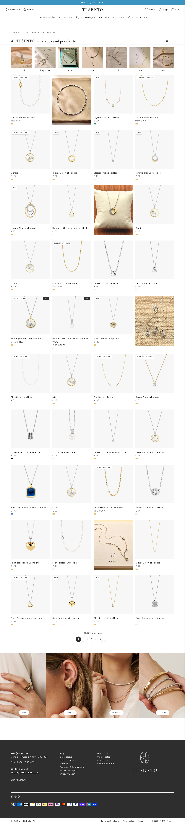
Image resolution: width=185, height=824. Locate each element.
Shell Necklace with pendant (107, 338)
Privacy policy (128, 821)
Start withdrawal (18, 780)
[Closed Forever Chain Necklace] (113, 484)
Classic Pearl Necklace (22, 397)
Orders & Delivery (68, 760)
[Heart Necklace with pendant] (30, 539)
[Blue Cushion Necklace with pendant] (30, 484)
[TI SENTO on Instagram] (19, 797)
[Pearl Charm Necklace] (154, 260)
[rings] (23, 685)
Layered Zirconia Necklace (148, 173)
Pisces (55, 507)
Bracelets (102, 17)
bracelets (163, 713)
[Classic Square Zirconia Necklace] (113, 429)
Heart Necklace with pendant (25, 562)
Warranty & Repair (68, 770)
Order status (66, 757)
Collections (64, 17)
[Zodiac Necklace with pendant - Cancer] (30, 149)
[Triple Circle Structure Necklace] (30, 429)
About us (140, 17)
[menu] (26, 821)
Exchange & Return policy (72, 767)
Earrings (89, 17)
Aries (54, 397)
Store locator (103, 757)
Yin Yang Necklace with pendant (26, 338)
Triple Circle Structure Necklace (25, 452)
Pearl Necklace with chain (23, 117)
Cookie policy (142, 821)
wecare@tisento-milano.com (25, 772)
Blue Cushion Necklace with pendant (28, 507)
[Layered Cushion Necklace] (113, 94)
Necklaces (117, 17)
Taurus (14, 283)
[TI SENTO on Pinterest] (15, 797)
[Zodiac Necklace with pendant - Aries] (71, 373)
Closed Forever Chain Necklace (109, 507)
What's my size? (67, 774)
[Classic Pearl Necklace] (30, 373)
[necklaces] (115, 685)
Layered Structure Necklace (24, 228)
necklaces (116, 713)
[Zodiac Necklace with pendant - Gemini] (154, 204)
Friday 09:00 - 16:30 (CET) (23, 762)
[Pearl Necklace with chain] (30, 94)
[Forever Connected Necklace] (154, 484)
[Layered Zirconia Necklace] (154, 149)
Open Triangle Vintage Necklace (26, 618)
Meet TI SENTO (103, 753)
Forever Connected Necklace (149, 507)
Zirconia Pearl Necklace (63, 452)
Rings (77, 17)
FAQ (62, 753)
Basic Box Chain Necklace (64, 283)
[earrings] (69, 685)
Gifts (129, 17)
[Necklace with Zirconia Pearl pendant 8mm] (71, 315)
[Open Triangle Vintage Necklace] (30, 594)
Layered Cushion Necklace (106, 117)
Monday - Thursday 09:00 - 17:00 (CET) (29, 757)
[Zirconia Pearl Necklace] (71, 429)
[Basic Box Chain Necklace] (71, 260)
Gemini (138, 228)
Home (14, 32)
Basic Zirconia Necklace (146, 117)
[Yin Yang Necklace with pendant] (30, 315)
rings (24, 713)
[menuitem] (111, 821)
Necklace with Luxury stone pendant (69, 228)
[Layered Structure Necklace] (30, 204)
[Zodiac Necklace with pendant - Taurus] (30, 260)
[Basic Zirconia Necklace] (154, 94)
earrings (70, 713)
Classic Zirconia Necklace (64, 173)
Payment (64, 763)
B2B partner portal (106, 763)
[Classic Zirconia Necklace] (71, 149)
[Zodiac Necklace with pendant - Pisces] (71, 484)
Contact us (102, 760)
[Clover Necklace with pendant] (154, 429)
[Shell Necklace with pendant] (113, 315)
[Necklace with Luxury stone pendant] (71, 204)
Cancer (14, 173)
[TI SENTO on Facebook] (12, 797)
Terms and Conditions (110, 821)
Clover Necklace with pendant (149, 452)
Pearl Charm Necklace (146, 283)
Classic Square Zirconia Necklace (110, 452)
